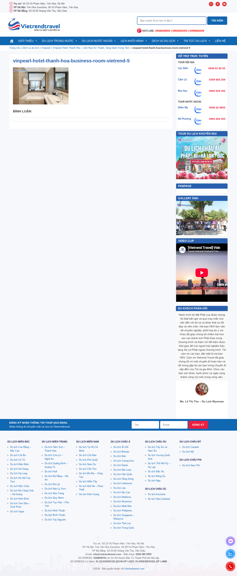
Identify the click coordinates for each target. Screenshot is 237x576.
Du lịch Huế (51, 471)
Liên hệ (220, 40)
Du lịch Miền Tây (88, 481)
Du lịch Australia (156, 494)
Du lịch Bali (120, 456)
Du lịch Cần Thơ (88, 469)
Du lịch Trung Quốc (124, 527)
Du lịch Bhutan (121, 451)
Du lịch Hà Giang (19, 469)
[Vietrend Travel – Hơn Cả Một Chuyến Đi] (34, 24)
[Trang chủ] (11, 41)
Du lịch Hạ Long (18, 473)
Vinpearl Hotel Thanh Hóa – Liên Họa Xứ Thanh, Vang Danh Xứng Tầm (91, 47)
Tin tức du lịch (195, 40)
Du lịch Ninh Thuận (55, 510)
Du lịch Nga (154, 480)
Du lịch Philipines (123, 510)
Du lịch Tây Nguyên (55, 519)
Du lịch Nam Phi (191, 465)
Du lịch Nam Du (87, 464)
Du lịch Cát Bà (18, 455)
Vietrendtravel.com (134, 568)
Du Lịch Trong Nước (58, 40)
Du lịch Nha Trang (54, 493)
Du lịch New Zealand (159, 498)
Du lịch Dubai (121, 465)
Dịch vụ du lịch (163, 40)
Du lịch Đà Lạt (52, 484)
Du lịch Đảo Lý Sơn (55, 488)
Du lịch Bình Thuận (55, 515)
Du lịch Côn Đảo (87, 455)
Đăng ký (198, 424)
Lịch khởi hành (132, 40)
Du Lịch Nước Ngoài (97, 40)
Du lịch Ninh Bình (19, 498)
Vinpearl (45, 47)
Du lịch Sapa (17, 511)
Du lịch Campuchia (124, 460)
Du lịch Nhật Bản (123, 506)
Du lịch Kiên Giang (89, 494)
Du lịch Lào (120, 488)
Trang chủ (14, 47)
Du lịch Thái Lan (122, 523)
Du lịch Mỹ (188, 451)
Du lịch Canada (190, 447)
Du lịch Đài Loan (122, 469)
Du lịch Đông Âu (156, 476)
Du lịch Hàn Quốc (123, 474)
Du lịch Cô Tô (17, 459)
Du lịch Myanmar (123, 501)
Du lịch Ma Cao (122, 492)
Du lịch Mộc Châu (19, 486)
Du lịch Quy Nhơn (54, 497)
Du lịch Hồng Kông (123, 479)
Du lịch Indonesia (123, 483)
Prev (181, 218)
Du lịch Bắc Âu (156, 471)
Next (223, 218)
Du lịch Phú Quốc (88, 459)
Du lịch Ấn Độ (121, 447)
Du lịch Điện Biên (19, 464)
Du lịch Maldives (122, 497)
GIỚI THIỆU (26, 40)
